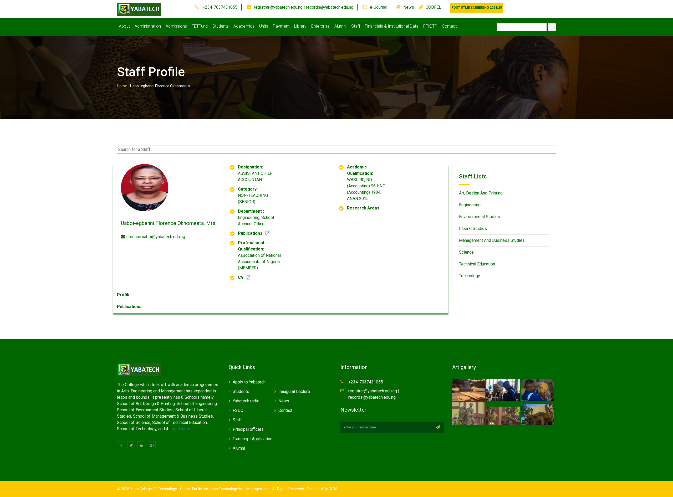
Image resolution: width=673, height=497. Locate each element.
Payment (281, 26)
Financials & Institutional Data (392, 26)
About (124, 26)
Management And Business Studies (492, 240)
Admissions (176, 26)
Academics (243, 26)
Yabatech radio (246, 400)
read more (181, 428)
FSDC (238, 410)
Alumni (340, 26)
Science (466, 252)
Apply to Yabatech (249, 382)
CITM (332, 489)
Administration (148, 26)
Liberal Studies (473, 228)
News (408, 7)
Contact (449, 26)
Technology (469, 275)
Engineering (470, 204)
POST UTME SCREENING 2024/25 (476, 7)
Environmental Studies (479, 216)
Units (263, 26)
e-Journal (378, 7)
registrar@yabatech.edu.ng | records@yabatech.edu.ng (303, 7)
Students (220, 26)
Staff (355, 26)
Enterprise (320, 26)
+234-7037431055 (219, 7)
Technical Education (477, 264)
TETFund (200, 26)
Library (300, 26)
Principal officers (248, 429)
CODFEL (433, 7)
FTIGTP (430, 26)
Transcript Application (252, 438)
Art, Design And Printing (481, 193)
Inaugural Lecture (294, 391)
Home (122, 86)
